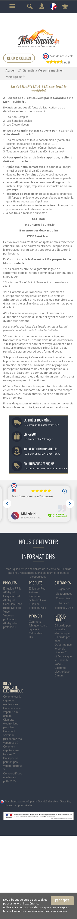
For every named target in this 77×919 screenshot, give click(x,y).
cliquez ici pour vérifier (19, 805)
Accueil (11, 70)
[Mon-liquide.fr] (38, 38)
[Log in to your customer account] (41, 6)
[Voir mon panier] (65, 6)
